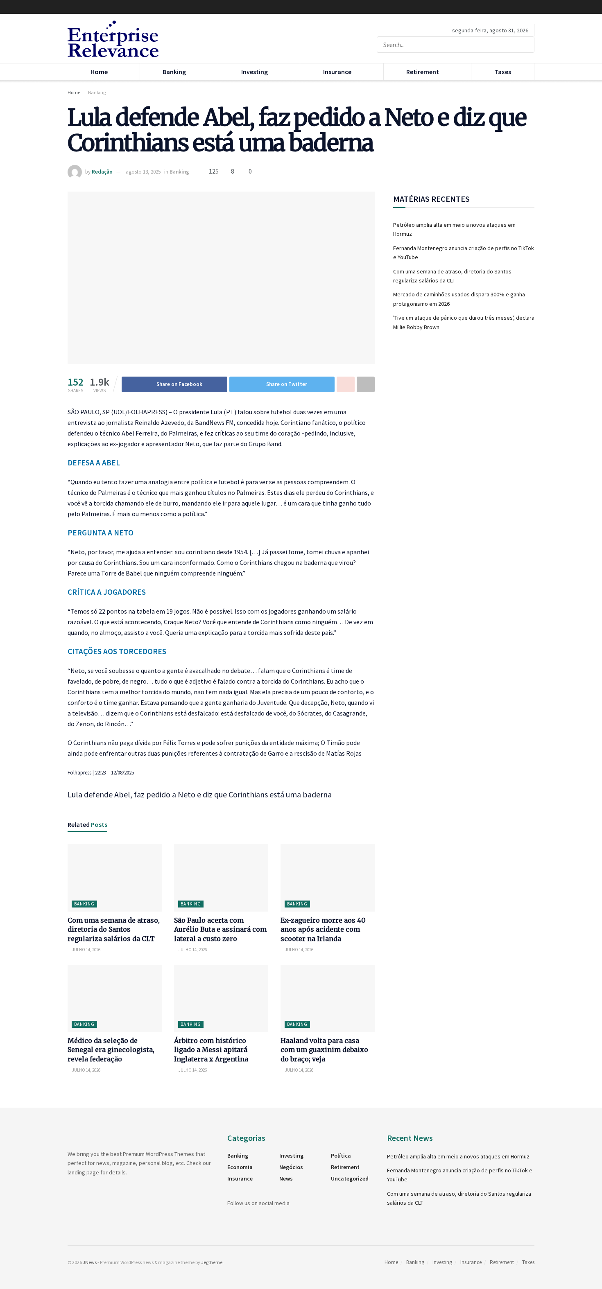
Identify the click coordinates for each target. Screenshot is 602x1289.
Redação (102, 171)
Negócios (291, 1167)
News (286, 1178)
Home (99, 72)
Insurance (337, 72)
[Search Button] (526, 44)
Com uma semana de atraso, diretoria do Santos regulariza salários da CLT (114, 929)
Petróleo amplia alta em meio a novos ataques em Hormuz (458, 1156)
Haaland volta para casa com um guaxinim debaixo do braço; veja (324, 1049)
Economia (240, 1167)
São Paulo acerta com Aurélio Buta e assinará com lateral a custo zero (220, 929)
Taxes (502, 72)
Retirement (422, 72)
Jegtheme (211, 1262)
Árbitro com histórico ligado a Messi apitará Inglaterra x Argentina (211, 1049)
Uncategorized (350, 1178)
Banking (174, 72)
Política (341, 1155)
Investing (254, 72)
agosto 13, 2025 (143, 171)
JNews (90, 1262)
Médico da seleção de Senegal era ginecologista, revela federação (111, 1049)
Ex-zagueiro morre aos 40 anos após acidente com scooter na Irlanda (323, 929)
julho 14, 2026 (85, 950)
